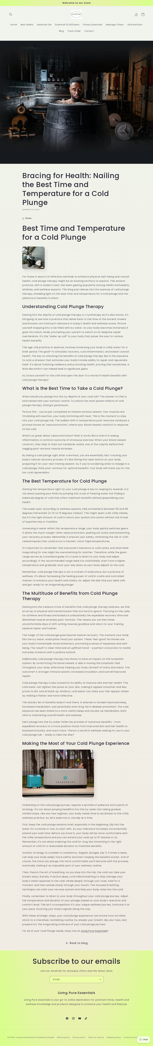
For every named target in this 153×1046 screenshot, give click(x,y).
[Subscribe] (100, 979)
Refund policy (63, 1037)
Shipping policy (114, 1037)
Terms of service (96, 1037)
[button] (10, 14)
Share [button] (28, 218)
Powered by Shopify (45, 1037)
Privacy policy (79, 1037)
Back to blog (79, 943)
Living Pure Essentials (94, 931)
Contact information (133, 1037)
